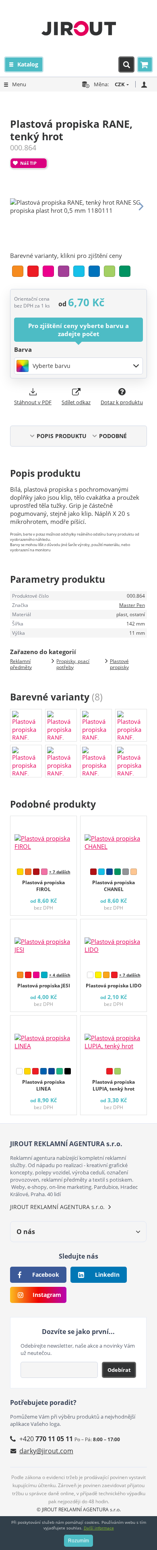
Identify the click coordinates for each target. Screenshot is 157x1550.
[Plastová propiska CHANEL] (114, 840)
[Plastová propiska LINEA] (43, 1040)
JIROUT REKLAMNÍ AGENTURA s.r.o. (57, 1207)
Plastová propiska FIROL (43, 886)
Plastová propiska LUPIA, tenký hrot (113, 1085)
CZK (120, 84)
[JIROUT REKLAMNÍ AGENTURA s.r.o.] (78, 28)
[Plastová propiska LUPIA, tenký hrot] (114, 1040)
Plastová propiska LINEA (43, 1085)
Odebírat (119, 1369)
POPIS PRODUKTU (62, 436)
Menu (19, 84)
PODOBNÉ (113, 436)
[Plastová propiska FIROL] (43, 840)
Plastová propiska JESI (43, 985)
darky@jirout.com (46, 1450)
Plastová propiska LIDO (114, 985)
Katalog (27, 64)
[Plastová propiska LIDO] (114, 943)
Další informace (99, 1528)
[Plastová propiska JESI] (43, 943)
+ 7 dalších (59, 872)
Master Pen (132, 605)
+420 (46, 1438)
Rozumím (78, 1541)
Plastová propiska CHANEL (113, 886)
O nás (26, 1232)
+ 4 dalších (59, 975)
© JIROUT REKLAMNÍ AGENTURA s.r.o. (79, 1509)
